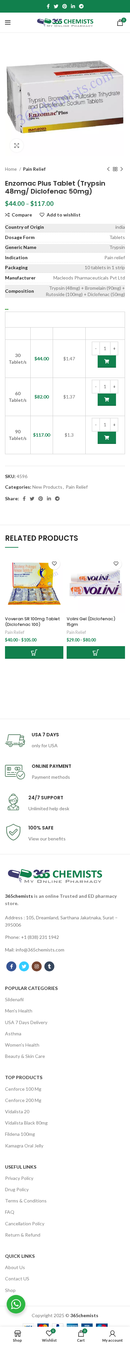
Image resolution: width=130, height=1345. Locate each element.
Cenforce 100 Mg (23, 1089)
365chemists (19, 896)
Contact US (17, 1278)
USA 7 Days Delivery (26, 1022)
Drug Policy (17, 1189)
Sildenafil (14, 999)
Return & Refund (22, 1235)
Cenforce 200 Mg (23, 1100)
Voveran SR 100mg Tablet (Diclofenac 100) (32, 622)
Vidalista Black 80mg (26, 1123)
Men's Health (18, 1010)
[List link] (65, 921)
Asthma (13, 1033)
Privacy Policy (19, 1178)
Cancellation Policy (24, 1223)
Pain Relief (34, 169)
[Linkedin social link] (73, 6)
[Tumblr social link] (49, 966)
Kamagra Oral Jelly (24, 1145)
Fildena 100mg (20, 1134)
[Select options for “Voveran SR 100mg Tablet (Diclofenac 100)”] (34, 652)
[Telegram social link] (81, 6)
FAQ (9, 1212)
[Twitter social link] (56, 6)
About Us (15, 1267)
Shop (10, 1290)
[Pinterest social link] (64, 6)
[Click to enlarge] (16, 145)
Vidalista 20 (17, 1111)
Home (11, 169)
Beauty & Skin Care (25, 1056)
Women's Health (22, 1045)
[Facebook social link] (48, 6)
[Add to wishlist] (54, 564)
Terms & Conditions (26, 1200)
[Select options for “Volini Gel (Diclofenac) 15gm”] (96, 652)
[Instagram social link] (37, 966)
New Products (47, 487)
